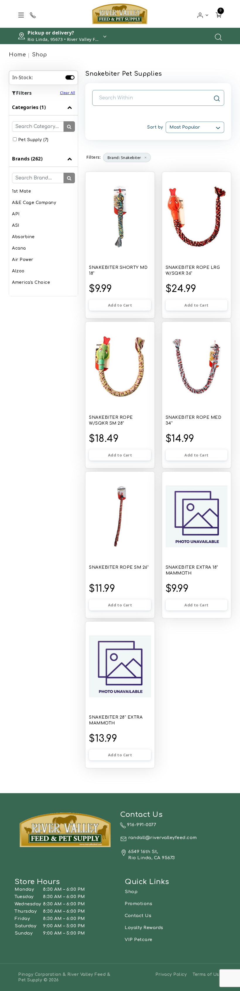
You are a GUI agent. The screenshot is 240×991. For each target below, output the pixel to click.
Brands (27, 158)
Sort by (155, 127)
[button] (203, 14)
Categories (29, 107)
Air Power (22, 259)
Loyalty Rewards (144, 927)
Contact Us (138, 915)
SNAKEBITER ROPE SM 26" (119, 567)
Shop (39, 55)
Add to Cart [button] (120, 305)
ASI (15, 225)
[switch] (70, 77)
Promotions (138, 903)
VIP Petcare (138, 939)
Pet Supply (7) (33, 140)
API (16, 214)
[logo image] (120, 14)
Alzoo (18, 271)
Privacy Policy (171, 974)
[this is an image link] (65, 829)
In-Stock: (22, 77)
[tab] (43, 125)
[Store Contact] (33, 14)
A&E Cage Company (34, 202)
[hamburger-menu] (21, 14)
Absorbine (23, 237)
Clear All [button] (67, 92)
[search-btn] (69, 126)
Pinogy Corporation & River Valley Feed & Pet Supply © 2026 (64, 977)
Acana (19, 248)
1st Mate (21, 191)
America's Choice (31, 282)
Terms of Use (207, 974)
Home (17, 55)
